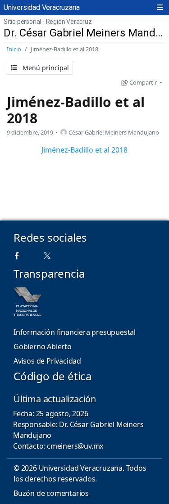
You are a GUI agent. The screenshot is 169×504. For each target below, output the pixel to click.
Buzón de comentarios (51, 493)
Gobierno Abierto (43, 346)
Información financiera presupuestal (75, 332)
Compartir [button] (143, 82)
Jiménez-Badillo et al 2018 (76, 110)
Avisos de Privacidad (47, 361)
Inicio (14, 49)
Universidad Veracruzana (41, 7)
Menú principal (45, 67)
